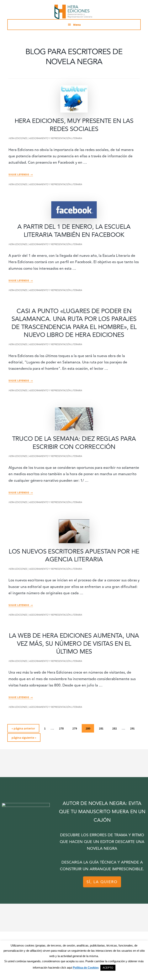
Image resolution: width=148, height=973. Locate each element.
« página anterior (23, 729)
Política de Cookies (86, 967)
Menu (77, 25)
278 (62, 729)
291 (133, 729)
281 (102, 729)
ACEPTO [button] (108, 967)
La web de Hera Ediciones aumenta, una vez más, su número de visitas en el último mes (74, 643)
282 (115, 729)
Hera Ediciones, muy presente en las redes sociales (74, 125)
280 (88, 729)
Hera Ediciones (74, 11)
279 (75, 729)
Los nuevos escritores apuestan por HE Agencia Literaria (74, 555)
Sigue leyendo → (20, 174)
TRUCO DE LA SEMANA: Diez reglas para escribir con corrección (74, 443)
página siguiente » (23, 738)
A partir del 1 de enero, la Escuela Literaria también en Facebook (74, 231)
